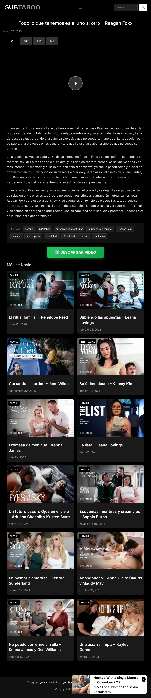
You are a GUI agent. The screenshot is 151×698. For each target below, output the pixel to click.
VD (26, 41)
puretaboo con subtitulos (69, 228)
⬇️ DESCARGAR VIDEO (75, 252)
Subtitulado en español (76, 236)
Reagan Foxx (125, 228)
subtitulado (52, 236)
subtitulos (99, 236)
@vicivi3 (45, 682)
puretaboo (44, 228)
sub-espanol (33, 236)
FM (39, 41)
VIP (13, 41)
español (29, 228)
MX (52, 41)
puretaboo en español (100, 228)
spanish (17, 236)
